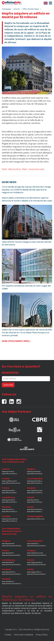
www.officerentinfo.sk (9, 521)
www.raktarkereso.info (35, 553)
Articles (17, 9)
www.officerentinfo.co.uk (35, 519)
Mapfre (24, 169)
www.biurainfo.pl (33, 500)
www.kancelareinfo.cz (34, 481)
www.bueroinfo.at (8, 471)
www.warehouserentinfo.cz (36, 546)
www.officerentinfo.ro (9, 511)
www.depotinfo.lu (8, 562)
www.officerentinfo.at (9, 473)
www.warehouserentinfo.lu (11, 564)
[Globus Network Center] (14, 439)
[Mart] (39, 429)
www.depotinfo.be (8, 543)
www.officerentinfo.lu (9, 502)
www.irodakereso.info (34, 490)
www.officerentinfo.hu (34, 493)
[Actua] (39, 439)
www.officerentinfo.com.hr (11, 483)
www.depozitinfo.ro (8, 572)
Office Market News (30, 9)
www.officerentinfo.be (34, 473)
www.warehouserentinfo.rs (36, 574)
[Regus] (14, 429)
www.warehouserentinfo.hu (36, 555)
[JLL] (14, 419)
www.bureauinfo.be (34, 471)
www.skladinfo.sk (8, 581)
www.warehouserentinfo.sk (11, 583)
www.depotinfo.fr (8, 553)
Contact (8, 634)
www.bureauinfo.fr (8, 490)
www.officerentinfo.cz (34, 483)
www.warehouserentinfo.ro (11, 574)
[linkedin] (12, 400)
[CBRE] (39, 418)
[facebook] (5, 400)
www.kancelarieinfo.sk (9, 519)
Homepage (6, 9)
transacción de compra (36, 169)
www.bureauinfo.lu (8, 500)
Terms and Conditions (23, 634)
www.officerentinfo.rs (34, 511)
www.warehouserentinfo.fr (11, 555)
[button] (50, 3)
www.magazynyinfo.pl (34, 562)
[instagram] (19, 400)
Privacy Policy (41, 634)
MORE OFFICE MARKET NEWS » (16, 341)
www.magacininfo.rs (34, 572)
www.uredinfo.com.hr (9, 481)
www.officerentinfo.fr (9, 493)
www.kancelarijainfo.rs (35, 509)
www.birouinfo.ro (8, 509)
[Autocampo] (27, 448)
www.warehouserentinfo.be (11, 546)
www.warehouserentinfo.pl (36, 564)
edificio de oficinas (14, 169)
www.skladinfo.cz (33, 543)
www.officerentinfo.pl (34, 502)
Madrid (4, 169)
